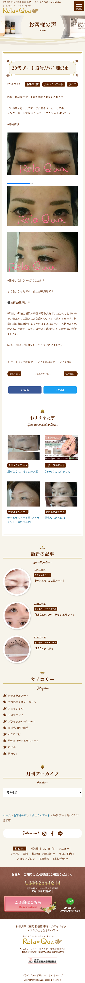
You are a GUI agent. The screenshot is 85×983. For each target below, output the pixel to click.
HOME (35, 848)
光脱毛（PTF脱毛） (19, 728)
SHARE (25, 390)
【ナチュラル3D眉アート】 (49, 581)
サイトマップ (56, 975)
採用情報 (44, 858)
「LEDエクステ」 (44, 648)
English (19, 848)
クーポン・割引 (19, 853)
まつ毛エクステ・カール (45, 608)
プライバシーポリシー (34, 975)
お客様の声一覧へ (42, 373)
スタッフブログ (26, 858)
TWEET (60, 390)
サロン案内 (65, 853)
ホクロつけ (14, 734)
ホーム (7, 815)
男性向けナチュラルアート (23, 740)
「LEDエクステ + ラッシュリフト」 (54, 614)
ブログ (72, 84)
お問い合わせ (60, 858)
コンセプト (48, 848)
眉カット (13, 753)
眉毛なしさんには (55, 517)
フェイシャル (15, 708)
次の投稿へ (70, 373)
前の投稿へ (15, 373)
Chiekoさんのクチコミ (57, 471)
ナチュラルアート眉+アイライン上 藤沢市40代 (23, 519)
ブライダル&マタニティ (21, 721)
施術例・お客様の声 (43, 853)
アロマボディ (15, 715)
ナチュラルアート (53, 84)
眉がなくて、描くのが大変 (22, 471)
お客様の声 (33, 84)
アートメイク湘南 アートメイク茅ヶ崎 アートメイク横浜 (41, 361)
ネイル (12, 747)
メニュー (64, 848)
